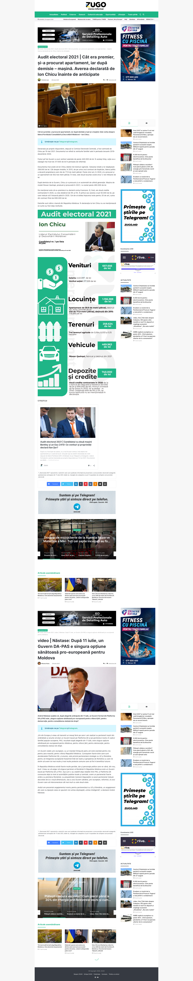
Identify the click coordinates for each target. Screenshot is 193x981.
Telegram (63, 142)
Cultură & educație (95, 15)
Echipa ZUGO (88, 974)
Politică (64, 15)
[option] (96, 5)
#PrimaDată (140, 19)
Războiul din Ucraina (84, 19)
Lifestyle (121, 15)
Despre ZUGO (78, 974)
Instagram (73, 142)
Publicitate (97, 974)
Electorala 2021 (42, 46)
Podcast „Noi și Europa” (115, 19)
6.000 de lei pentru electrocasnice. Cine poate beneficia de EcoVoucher (77, 539)
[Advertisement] (138, 100)
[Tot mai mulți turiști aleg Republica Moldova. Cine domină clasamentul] (50, 585)
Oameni (82, 15)
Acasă (41, 49)
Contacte (104, 974)
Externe (73, 15)
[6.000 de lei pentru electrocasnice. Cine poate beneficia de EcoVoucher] (126, 157)
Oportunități (110, 15)
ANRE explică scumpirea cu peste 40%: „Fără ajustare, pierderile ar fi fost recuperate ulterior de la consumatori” (144, 335)
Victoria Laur (45, 80)
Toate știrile (133, 15)
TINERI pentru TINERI (99, 19)
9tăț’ (125, 19)
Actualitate (53, 15)
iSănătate (132, 19)
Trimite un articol (114, 974)
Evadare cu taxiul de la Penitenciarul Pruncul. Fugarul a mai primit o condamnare (144, 179)
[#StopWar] (96, 6)
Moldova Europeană (69, 19)
